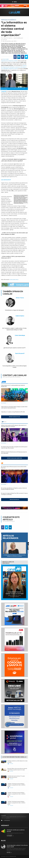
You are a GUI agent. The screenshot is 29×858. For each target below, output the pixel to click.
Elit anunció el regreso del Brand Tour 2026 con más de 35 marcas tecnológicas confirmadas (14, 494)
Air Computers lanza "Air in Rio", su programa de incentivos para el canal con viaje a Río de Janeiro (14, 447)
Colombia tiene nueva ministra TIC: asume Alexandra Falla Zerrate (16, 776)
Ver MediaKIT (9, 835)
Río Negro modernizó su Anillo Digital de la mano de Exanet (17, 761)
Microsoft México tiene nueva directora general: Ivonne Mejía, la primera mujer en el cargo (17, 769)
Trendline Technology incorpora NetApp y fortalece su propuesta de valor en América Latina (16, 785)
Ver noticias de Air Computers (14, 458)
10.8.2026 (11, 787)
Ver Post (8, 852)
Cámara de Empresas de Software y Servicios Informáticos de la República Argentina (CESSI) (13, 67)
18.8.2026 (11, 771)
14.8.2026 (11, 778)
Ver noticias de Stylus (14, 416)
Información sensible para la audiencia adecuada (15, 830)
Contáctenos (7, 820)
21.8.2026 (11, 763)
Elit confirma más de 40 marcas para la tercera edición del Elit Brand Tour (13, 467)
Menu (15, 1)
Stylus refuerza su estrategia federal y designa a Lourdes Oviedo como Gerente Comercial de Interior (14, 407)
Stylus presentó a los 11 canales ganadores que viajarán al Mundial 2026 (13, 386)
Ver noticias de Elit (14, 499)
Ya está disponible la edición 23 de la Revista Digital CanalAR (17, 846)
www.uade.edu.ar (14, 279)
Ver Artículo (3, 484)
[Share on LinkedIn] (18, 57)
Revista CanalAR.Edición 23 (8, 562)
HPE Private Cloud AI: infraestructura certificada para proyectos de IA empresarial (14, 452)
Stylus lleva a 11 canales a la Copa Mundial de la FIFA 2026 (13, 412)
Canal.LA (23, 757)
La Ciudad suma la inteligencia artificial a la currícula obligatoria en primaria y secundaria (14, 555)
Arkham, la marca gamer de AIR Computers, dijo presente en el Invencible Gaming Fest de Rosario (13, 426)
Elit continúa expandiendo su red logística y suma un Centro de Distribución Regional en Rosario (14, 488)
